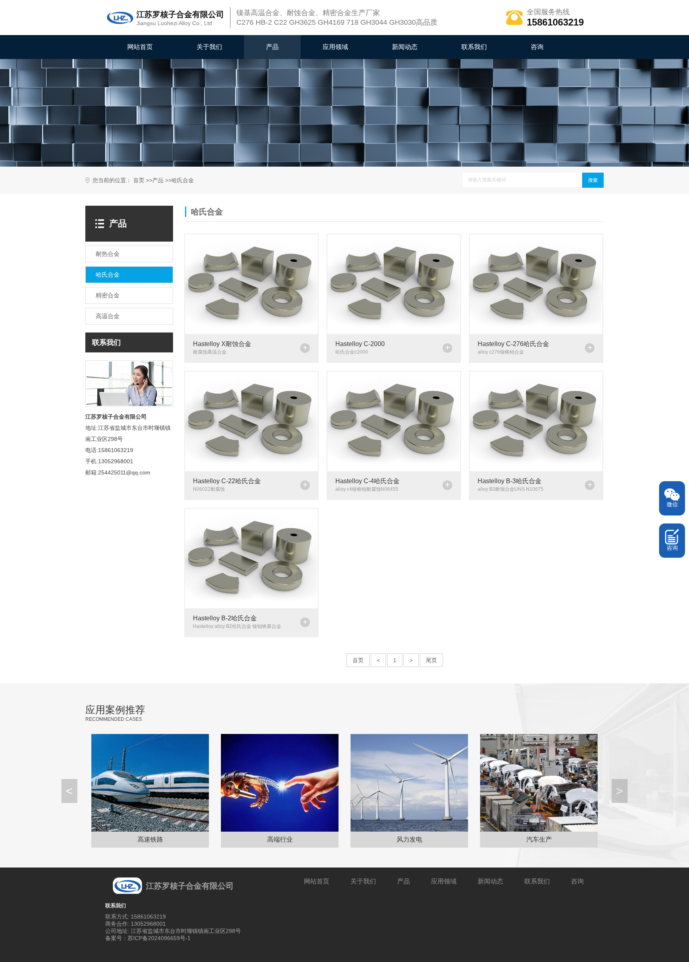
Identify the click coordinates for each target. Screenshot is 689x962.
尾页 (431, 660)
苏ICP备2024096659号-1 (159, 938)
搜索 (593, 180)
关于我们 (209, 46)
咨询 (537, 46)
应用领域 (335, 46)
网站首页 (140, 46)
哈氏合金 (182, 180)
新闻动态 (404, 46)
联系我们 (474, 46)
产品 (272, 46)
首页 (138, 180)
